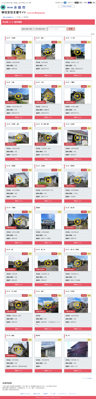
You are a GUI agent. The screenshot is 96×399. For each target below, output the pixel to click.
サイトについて (62, 393)
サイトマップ (72, 393)
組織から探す (36, 393)
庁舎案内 (45, 393)
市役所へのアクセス (25, 393)
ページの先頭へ (88, 378)
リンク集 (53, 393)
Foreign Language (66, 6)
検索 (71, 29)
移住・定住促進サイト (8, 17)
